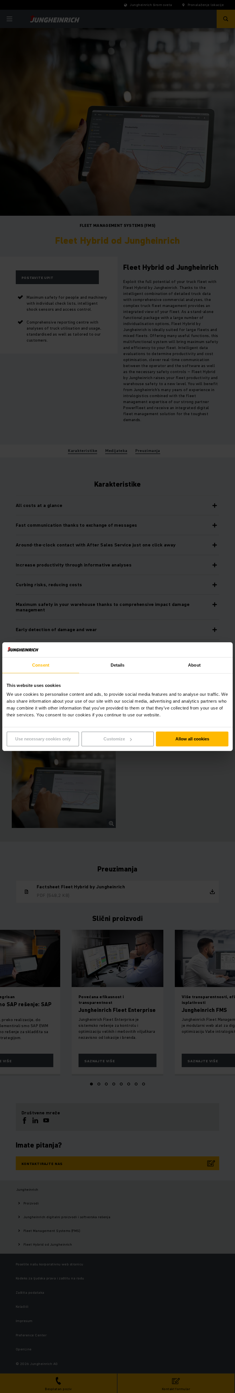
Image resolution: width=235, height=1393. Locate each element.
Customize (114, 738)
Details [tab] (118, 665)
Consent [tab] (40, 665)
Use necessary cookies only (43, 738)
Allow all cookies (192, 738)
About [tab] (194, 665)
